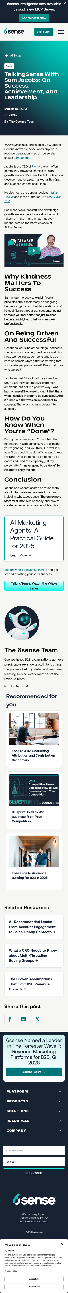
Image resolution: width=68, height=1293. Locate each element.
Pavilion (36, 166)
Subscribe (34, 1173)
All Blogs (15, 55)
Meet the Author (13, 686)
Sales (9, 66)
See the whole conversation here (25, 570)
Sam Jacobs (21, 158)
